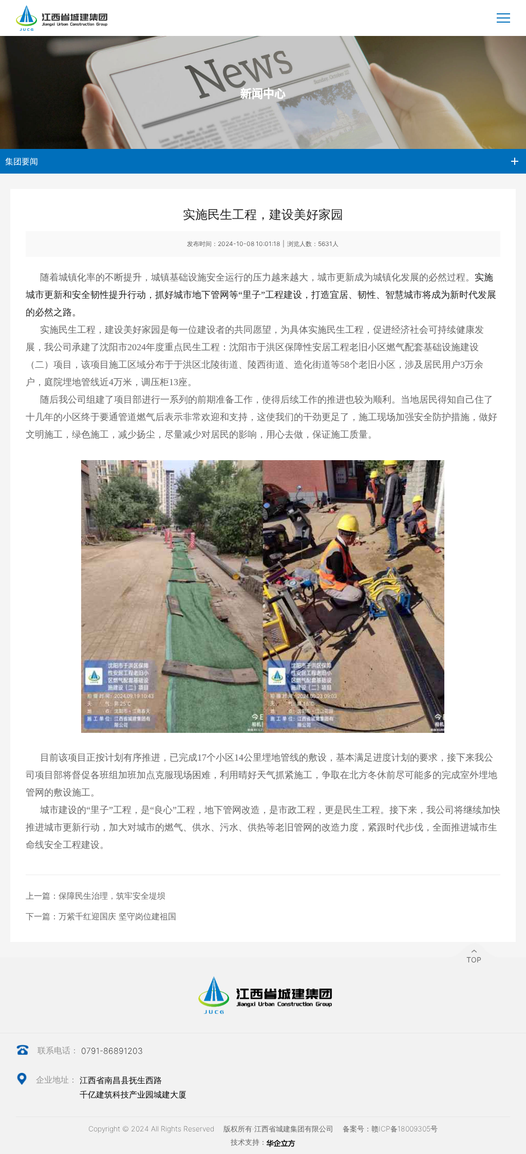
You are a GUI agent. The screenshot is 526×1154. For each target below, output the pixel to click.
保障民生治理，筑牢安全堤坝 (112, 896)
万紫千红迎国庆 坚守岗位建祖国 (117, 916)
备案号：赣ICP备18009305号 (390, 1128)
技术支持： (249, 1142)
